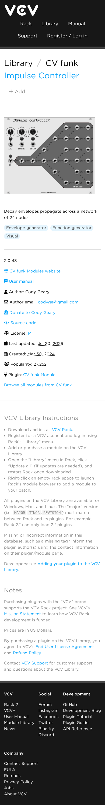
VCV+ (9, 710)
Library (49, 23)
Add (19, 91)
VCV (8, 694)
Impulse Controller (41, 75)
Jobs (8, 787)
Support (27, 35)
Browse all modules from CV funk (38, 385)
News (9, 728)
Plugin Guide (76, 722)
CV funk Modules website (34, 271)
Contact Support (21, 763)
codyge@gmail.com (58, 302)
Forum (45, 704)
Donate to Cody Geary (31, 312)
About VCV (15, 794)
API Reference (77, 728)
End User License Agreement (65, 646)
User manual (21, 281)
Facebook (48, 716)
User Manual (16, 716)
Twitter (45, 722)
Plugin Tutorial (77, 716)
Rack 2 (11, 704)
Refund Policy (27, 652)
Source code (22, 322)
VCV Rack (62, 429)
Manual (76, 23)
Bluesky (46, 728)
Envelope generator (26, 227)
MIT (31, 333)
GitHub (70, 704)
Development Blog (82, 710)
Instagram (48, 710)
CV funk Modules (40, 374)
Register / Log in (67, 35)
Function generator (72, 227)
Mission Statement (22, 613)
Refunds (12, 775)
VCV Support (35, 663)
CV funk (62, 63)
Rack (26, 23)
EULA (9, 769)
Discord (46, 734)
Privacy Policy (18, 781)
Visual (12, 236)
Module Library (19, 722)
